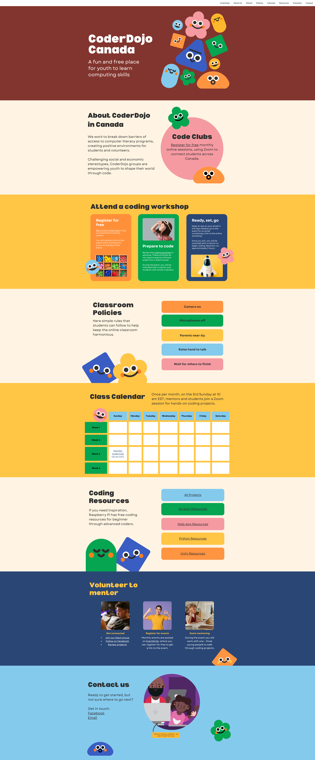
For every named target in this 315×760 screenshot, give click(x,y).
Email (92, 717)
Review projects (117, 644)
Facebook (96, 713)
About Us (238, 3)
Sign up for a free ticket (108, 230)
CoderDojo (225, 3)
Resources (284, 3)
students (95, 150)
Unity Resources (193, 553)
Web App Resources (193, 524)
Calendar (271, 3)
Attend (249, 3)
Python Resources (193, 538)
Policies (259, 3)
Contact (309, 3)
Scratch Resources (192, 509)
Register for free (185, 145)
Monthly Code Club (118, 452)
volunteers (120, 150)
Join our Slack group (117, 637)
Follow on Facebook (117, 641)
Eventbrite (152, 641)
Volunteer (297, 3)
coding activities (162, 252)
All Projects (192, 495)
